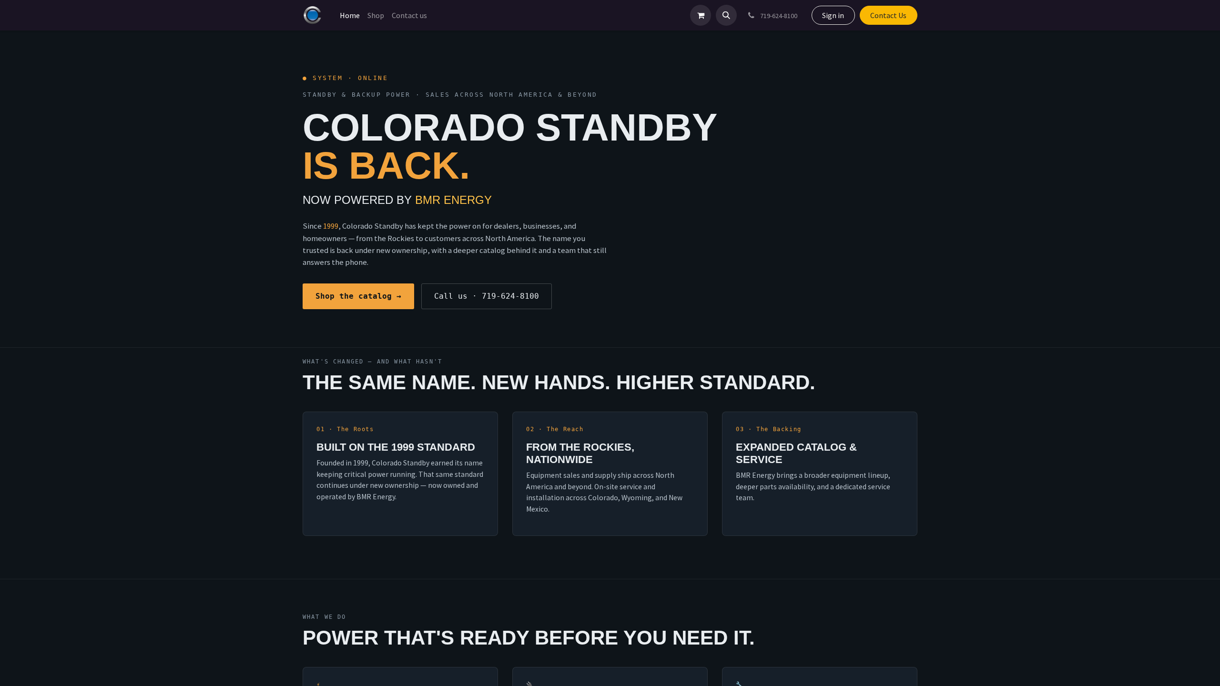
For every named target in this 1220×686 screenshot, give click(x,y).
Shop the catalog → (358, 296)
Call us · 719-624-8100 (486, 296)
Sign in (833, 15)
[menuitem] (350, 15)
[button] (726, 15)
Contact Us (888, 15)
